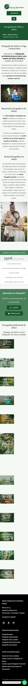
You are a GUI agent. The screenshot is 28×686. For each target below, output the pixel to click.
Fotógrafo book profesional (11, 642)
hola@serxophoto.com (9, 610)
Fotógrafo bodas (7, 634)
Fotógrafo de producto (9, 645)
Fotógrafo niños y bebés (10, 639)
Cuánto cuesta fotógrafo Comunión (14, 664)
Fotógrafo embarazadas (10, 637)
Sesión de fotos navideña (10, 656)
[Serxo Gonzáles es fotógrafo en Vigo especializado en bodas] (14, 3)
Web (22, 681)
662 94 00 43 (6, 607)
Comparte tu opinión (9, 617)
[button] (24, 682)
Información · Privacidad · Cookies (13, 613)
